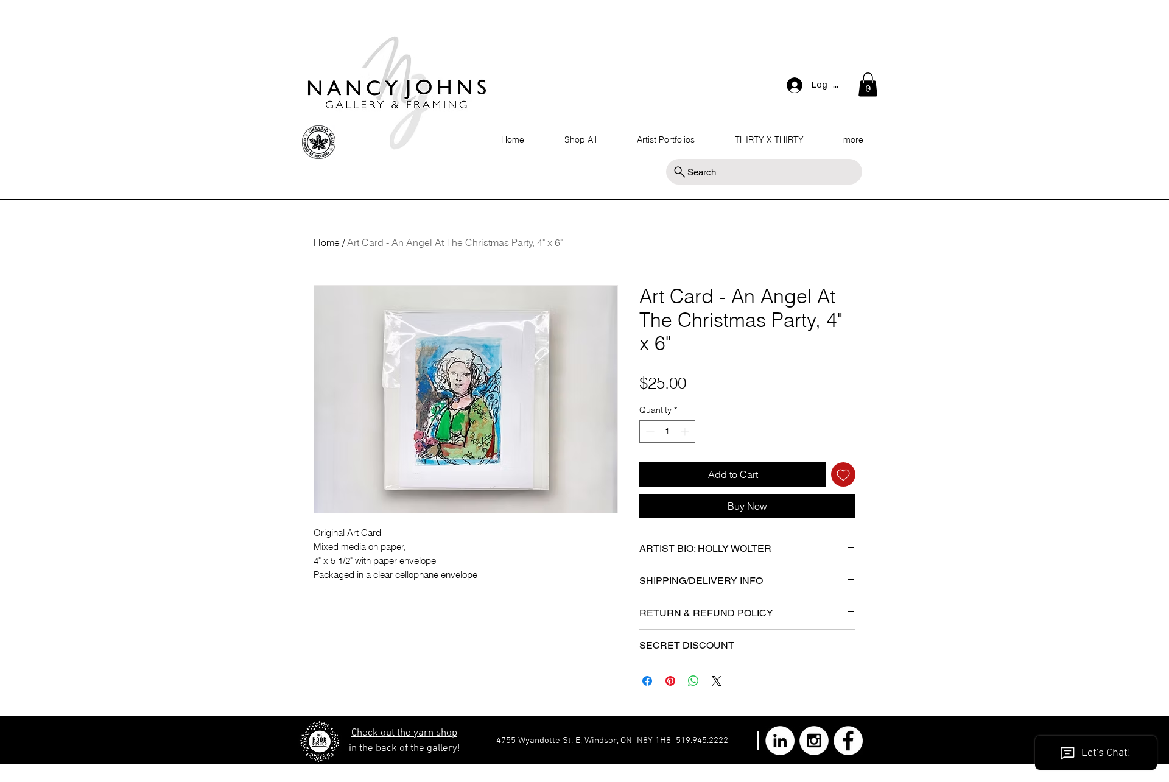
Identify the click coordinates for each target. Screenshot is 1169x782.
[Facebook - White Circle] (848, 740)
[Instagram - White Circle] (814, 740)
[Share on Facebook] (647, 681)
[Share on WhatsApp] (693, 681)
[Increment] (685, 431)
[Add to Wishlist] (843, 474)
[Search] (870, 87)
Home (327, 242)
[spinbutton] (667, 431)
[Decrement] (648, 431)
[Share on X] (716, 681)
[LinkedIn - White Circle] (780, 740)
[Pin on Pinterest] (670, 681)
